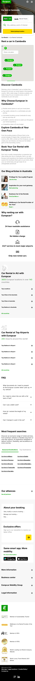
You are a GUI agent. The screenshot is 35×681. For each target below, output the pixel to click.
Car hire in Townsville (8, 467)
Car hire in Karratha (7, 471)
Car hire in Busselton (24, 460)
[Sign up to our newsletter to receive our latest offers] (28, 537)
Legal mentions (12, 669)
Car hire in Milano (6, 456)
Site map (4, 669)
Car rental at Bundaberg (25, 464)
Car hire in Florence (7, 460)
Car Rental (4, 37)
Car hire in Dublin (23, 456)
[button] (5, 48)
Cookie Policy (22, 669)
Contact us (4, 671)
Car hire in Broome (7, 464)
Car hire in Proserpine (24, 467)
